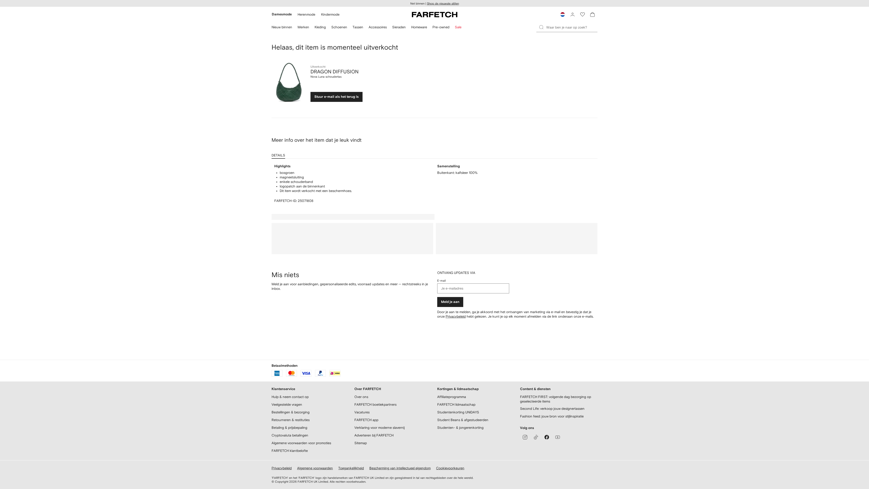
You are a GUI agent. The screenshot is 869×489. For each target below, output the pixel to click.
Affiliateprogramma (451, 396)
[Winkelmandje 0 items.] (592, 14)
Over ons (361, 396)
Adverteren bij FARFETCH (374, 435)
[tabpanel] (434, 183)
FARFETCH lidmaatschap (456, 404)
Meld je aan (450, 302)
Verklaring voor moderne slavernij (379, 427)
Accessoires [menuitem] (378, 27)
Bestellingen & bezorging (291, 412)
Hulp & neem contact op (290, 396)
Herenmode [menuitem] (306, 14)
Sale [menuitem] (458, 27)
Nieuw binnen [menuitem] (282, 27)
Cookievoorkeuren (450, 468)
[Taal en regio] (563, 14)
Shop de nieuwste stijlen (443, 3)
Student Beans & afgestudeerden (462, 420)
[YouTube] (558, 437)
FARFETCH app (366, 420)
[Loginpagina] (573, 14)
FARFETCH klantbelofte (290, 450)
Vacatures (362, 412)
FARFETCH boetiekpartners (375, 404)
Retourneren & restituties (291, 420)
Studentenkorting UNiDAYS (458, 412)
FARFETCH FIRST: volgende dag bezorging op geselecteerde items (555, 399)
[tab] (279, 154)
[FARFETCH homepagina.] (434, 14)
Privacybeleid (456, 316)
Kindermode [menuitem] (330, 14)
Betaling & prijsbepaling (289, 427)
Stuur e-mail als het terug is (336, 96)
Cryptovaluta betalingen (290, 435)
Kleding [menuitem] (320, 27)
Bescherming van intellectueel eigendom (400, 468)
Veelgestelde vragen (287, 404)
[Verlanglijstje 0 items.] (582, 14)
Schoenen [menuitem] (339, 27)
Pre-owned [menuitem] (440, 27)
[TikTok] (536, 437)
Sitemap (360, 443)
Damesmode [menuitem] (282, 14)
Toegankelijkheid (351, 468)
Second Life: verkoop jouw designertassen (552, 408)
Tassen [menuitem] (358, 27)
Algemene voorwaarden (315, 468)
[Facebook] (547, 437)
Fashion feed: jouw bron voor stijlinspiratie (552, 416)
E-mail (441, 280)
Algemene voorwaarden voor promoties (301, 443)
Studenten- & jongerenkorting (460, 427)
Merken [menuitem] (303, 27)
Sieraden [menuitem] (399, 27)
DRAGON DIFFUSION (334, 71)
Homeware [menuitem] (419, 27)
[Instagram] (525, 437)
